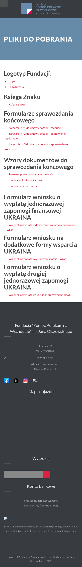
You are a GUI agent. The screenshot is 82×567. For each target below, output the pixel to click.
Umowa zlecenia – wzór (23, 186)
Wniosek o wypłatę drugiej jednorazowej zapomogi (40, 294)
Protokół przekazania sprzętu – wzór (31, 174)
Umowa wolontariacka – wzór (27, 180)
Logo (12, 81)
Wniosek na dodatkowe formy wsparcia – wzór (37, 259)
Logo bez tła (16, 87)
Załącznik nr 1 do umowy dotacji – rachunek (35, 127)
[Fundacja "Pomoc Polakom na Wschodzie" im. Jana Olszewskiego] (41, 9)
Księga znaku (17, 104)
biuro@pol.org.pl (45, 357)
